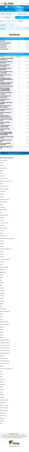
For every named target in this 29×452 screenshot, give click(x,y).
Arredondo (2, 175)
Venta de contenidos (11, 435)
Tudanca (2, 389)
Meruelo (2, 275)
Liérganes (2, 254)
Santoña (2, 366)
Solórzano (2, 379)
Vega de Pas (2, 413)
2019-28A (9, 13)
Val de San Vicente (4, 405)
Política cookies (13, 436)
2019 (3, 13)
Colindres (2, 217)
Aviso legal (23, 435)
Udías (1, 392)
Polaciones (2, 301)
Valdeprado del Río (4, 400)
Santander (2, 355)
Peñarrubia (2, 290)
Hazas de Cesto (3, 235)
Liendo (1, 251)
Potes (1, 306)
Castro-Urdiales (3, 209)
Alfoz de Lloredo (3, 160)
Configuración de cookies (22, 436)
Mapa (26, 10)
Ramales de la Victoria (5, 311)
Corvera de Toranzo (4, 222)
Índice (19, 437)
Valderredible (3, 402)
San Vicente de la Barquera (6, 368)
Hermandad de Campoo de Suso (7, 238)
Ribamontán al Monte (4, 324)
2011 (26, 13)
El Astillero (2, 225)
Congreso (7, 17)
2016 (14, 13)
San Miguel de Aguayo (5, 342)
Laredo (1, 246)
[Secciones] (2, 3)
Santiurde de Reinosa (4, 360)
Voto (1, 423)
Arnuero (2, 173)
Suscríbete (22, 3)
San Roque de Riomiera (5, 347)
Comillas (2, 220)
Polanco (2, 303)
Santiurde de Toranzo (4, 363)
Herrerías (2, 241)
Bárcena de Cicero (4, 178)
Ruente (1, 332)
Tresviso (2, 387)
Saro (1, 371)
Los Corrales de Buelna (5, 259)
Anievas (1, 165)
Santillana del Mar (4, 358)
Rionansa (2, 327)
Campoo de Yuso (3, 202)
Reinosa (1, 316)
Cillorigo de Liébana (4, 215)
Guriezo (1, 233)
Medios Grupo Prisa (14, 446)
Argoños (2, 170)
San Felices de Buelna (5, 340)
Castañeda (2, 207)
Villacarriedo (3, 415)
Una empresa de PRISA (14, 442)
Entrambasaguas (3, 228)
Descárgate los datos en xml (14, 153)
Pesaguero (2, 293)
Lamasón (2, 243)
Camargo (2, 196)
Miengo (1, 277)
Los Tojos (2, 261)
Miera (1, 280)
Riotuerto (2, 329)
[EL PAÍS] (9, 3)
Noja (1, 285)
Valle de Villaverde (4, 407)
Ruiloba (1, 337)
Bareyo (1, 183)
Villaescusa (2, 418)
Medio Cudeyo (3, 272)
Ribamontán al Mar (4, 321)
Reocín (1, 319)
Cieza (1, 212)
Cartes (1, 204)
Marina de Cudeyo (4, 267)
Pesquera (2, 295)
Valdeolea (2, 397)
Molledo (1, 282)
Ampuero (2, 162)
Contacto (4, 435)
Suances (2, 381)
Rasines (1, 314)
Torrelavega (2, 384)
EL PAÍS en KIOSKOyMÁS (12, 437)
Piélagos (2, 298)
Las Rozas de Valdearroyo (5, 248)
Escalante (2, 230)
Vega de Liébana (3, 410)
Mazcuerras (2, 269)
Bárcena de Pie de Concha (6, 181)
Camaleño (2, 194)
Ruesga (1, 334)
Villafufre (2, 420)
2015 (20, 13)
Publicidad (18, 435)
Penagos (2, 288)
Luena (1, 264)
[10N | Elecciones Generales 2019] (14, 7)
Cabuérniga (2, 191)
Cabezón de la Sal (4, 186)
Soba (1, 376)
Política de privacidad (5, 436)
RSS (22, 437)
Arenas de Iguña (3, 168)
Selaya (1, 374)
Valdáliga (2, 394)
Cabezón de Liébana (4, 189)
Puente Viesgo (3, 308)
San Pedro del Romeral (5, 345)
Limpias (1, 256)
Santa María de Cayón (5, 353)
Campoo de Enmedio (4, 199)
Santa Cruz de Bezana (5, 350)
